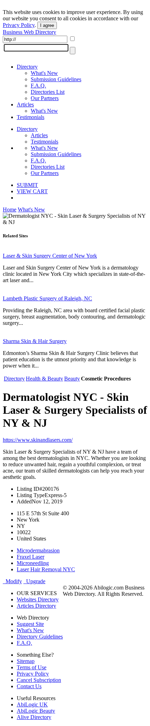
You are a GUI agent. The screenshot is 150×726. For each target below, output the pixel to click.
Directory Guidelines (40, 637)
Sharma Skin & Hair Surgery (35, 341)
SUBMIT (27, 185)
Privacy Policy (19, 25)
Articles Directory (36, 606)
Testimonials (30, 117)
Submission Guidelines (56, 79)
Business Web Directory (29, 32)
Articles (25, 104)
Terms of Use (31, 667)
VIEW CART (32, 191)
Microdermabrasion (38, 550)
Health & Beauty (44, 379)
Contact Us (29, 686)
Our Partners (45, 98)
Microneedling (33, 563)
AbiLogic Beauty (36, 711)
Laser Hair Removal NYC (46, 569)
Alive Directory (34, 717)
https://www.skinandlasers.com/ (38, 440)
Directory (27, 67)
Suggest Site (30, 624)
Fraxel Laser (30, 557)
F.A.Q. (38, 86)
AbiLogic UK (32, 704)
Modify (12, 581)
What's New (44, 73)
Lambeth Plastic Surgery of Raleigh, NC (47, 298)
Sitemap (26, 661)
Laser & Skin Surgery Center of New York (50, 256)
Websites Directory (38, 599)
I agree (47, 25)
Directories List (48, 92)
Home (9, 209)
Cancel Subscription (39, 680)
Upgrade (34, 581)
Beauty (72, 379)
